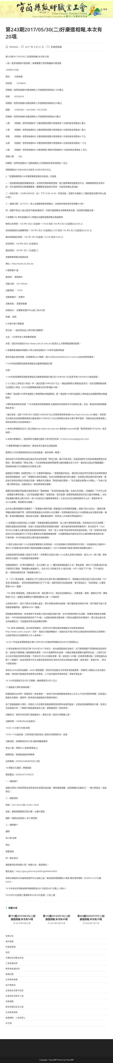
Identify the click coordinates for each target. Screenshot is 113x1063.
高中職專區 (11, 985)
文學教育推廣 (12, 979)
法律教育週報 (12, 1012)
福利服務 (10, 941)
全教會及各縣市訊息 (15, 990)
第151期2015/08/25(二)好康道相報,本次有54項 (22, 917)
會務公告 (10, 936)
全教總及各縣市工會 (15, 996)
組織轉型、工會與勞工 (16, 1017)
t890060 (13, 47)
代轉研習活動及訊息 (15, 957)
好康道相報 (56, 47)
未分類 (9, 1023)
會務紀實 (10, 974)
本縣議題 (10, 1001)
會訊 (8, 952)
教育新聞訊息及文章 (15, 1006)
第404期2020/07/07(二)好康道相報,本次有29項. (91, 917)
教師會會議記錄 (13, 968)
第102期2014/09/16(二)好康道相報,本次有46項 (56, 917)
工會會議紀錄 (12, 963)
